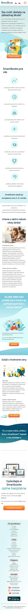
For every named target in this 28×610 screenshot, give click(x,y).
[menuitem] (16, 3)
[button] (24, 3)
